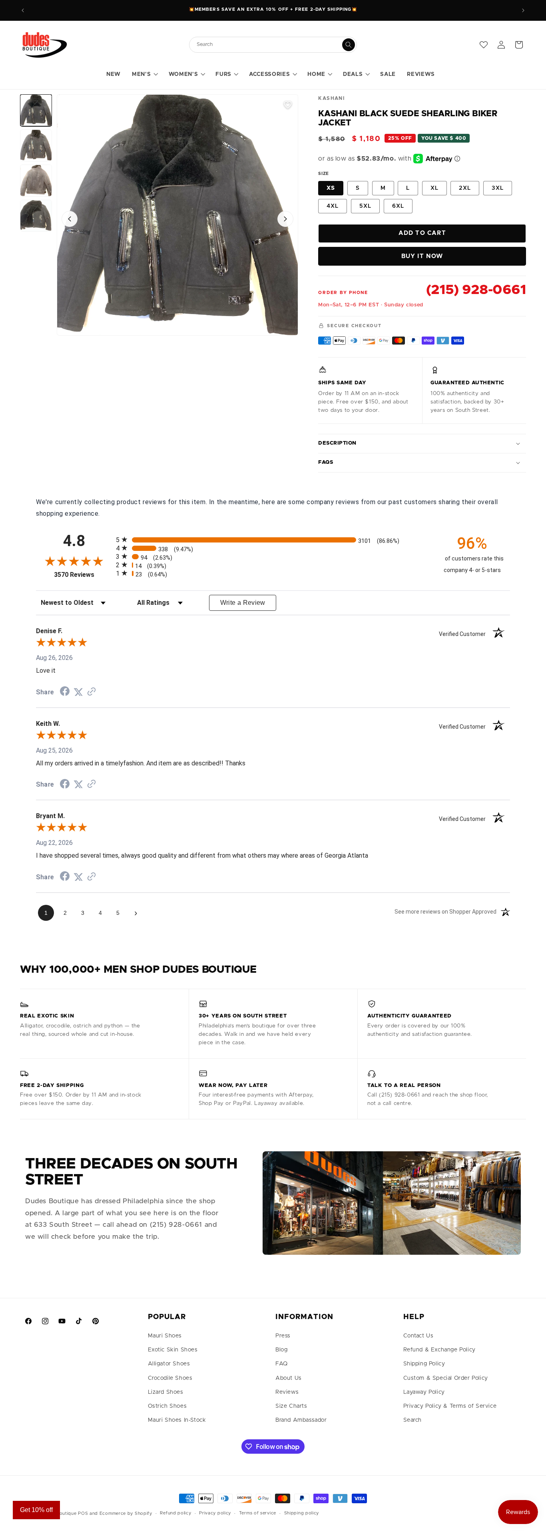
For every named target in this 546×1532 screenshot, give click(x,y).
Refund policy (175, 1513)
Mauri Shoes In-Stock (177, 1420)
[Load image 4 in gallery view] (36, 216)
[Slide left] (70, 219)
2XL (465, 188)
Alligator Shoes (169, 1364)
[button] (144, 74)
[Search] (348, 44)
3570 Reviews (83, 574)
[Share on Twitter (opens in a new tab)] (78, 692)
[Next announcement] (523, 10)
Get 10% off (36, 1509)
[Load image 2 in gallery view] (36, 145)
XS (331, 188)
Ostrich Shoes (167, 1406)
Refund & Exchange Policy (439, 1350)
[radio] (273, 539)
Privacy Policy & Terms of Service (450, 1406)
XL (434, 188)
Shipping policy (301, 1513)
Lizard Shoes (165, 1392)
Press (283, 1336)
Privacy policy (215, 1513)
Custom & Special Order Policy (445, 1378)
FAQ (281, 1364)
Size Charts (291, 1406)
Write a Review (242, 602)
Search (412, 1420)
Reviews (287, 1392)
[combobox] (269, 45)
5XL (365, 206)
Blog (281, 1350)
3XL (498, 188)
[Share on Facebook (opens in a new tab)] (65, 692)
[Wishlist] (483, 45)
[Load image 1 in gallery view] (36, 110)
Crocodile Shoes (170, 1378)
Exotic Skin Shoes (173, 1350)
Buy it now (422, 256)
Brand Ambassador (301, 1420)
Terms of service (257, 1513)
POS (83, 1513)
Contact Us (418, 1336)
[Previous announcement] (23, 10)
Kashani (331, 98)
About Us (288, 1378)
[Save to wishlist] (288, 105)
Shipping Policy (424, 1364)
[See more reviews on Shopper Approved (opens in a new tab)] (91, 692)
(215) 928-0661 (476, 290)
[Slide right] (285, 219)
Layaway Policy (424, 1392)
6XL (398, 206)
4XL (333, 206)
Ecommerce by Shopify (126, 1513)
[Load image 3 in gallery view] (36, 181)
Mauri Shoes (165, 1336)
